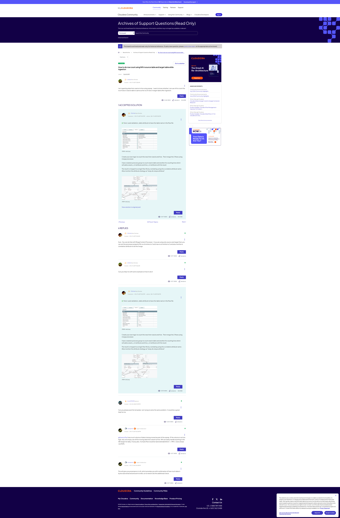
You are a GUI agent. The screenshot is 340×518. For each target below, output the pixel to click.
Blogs (188, 15)
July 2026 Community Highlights (199, 91)
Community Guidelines (143, 491)
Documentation (147, 499)
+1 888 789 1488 (216, 506)
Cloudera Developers (201, 15)
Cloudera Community (128, 14)
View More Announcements (205, 120)
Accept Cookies (330, 512)
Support (180, 7)
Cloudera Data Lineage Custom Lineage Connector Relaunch (205, 101)
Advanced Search (123, 37)
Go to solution (179, 63)
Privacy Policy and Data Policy (151, 504)
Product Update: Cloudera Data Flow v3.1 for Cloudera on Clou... (203, 114)
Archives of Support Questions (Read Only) (144, 52)
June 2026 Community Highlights (199, 96)
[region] (308, 505)
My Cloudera (123, 499)
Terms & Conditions (139, 504)
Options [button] (122, 57)
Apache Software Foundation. (163, 506)
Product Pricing (176, 499)
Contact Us (217, 502)
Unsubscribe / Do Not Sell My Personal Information (170, 504)
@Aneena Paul (123, 437)
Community (157, 7)
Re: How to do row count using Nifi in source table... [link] (171, 52)
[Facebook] (212, 499)
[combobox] (166, 33)
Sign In (219, 14)
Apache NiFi (127, 74)
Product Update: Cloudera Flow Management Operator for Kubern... (203, 108)
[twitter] (216, 499)
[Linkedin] (221, 499)
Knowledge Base (161, 499)
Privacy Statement (325, 508)
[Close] (336, 495)
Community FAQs (160, 491)
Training (165, 7)
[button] (184, 85)
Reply (182, 96)
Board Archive (126, 52)
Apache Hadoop (125, 506)
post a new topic (190, 46)
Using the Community (175, 15)
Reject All (317, 512)
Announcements (149, 15)
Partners (173, 7)
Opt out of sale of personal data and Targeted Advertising (289, 513)
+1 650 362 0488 (215, 508)
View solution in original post (131, 207)
